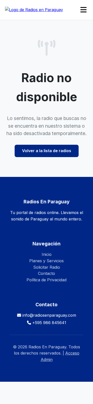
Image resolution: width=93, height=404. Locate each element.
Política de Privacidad (46, 279)
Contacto (46, 273)
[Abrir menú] (83, 10)
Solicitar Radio (46, 267)
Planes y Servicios (46, 260)
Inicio (47, 254)
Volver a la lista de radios (46, 150)
